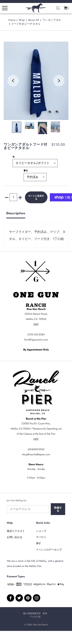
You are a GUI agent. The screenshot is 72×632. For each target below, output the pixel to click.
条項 (45, 613)
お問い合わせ (14, 537)
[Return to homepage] (36, 11)
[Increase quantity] (20, 197)
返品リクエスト (16, 531)
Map (36, 324)
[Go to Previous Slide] (13, 80)
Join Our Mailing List (16, 500)
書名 (26, 170)
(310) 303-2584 (36, 334)
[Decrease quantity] (7, 197)
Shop (22, 20)
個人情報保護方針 (32, 613)
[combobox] (58, 8)
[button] (66, 8)
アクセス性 (35, 616)
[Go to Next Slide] (59, 80)
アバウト (41, 537)
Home (11, 20)
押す (38, 543)
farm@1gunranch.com (36, 339)
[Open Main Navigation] (5, 8)
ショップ (41, 531)
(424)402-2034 (36, 449)
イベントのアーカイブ (49, 549)
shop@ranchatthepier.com (36, 454)
